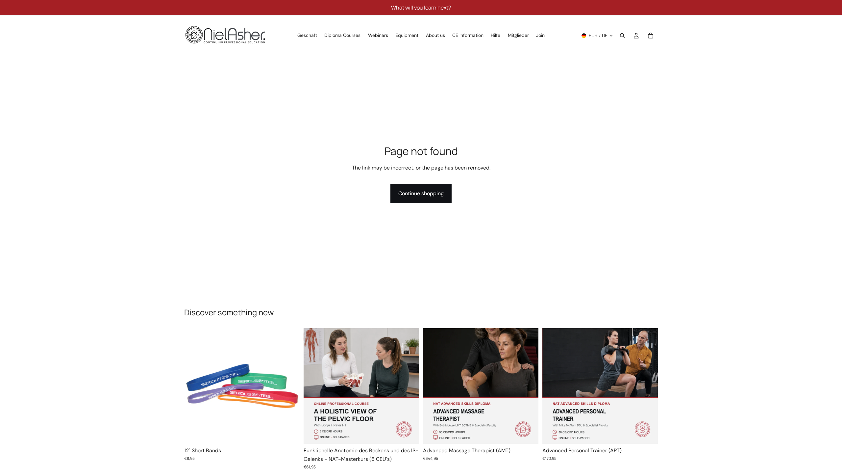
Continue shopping (421, 193)
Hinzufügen (414, 433)
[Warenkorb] (650, 35)
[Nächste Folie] (290, 386)
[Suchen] (622, 35)
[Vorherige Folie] (194, 386)
